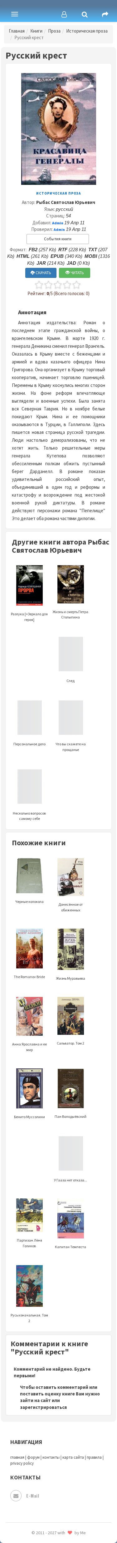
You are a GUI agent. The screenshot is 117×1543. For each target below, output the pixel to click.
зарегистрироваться (43, 1407)
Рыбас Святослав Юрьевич (65, 202)
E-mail (32, 1495)
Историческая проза (87, 31)
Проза (54, 31)
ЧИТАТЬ (77, 272)
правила (94, 1457)
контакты (51, 1457)
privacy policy (22, 1463)
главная (17, 1457)
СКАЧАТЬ (43, 272)
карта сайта (73, 1457)
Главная (17, 31)
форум (33, 1457)
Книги (36, 31)
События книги (57, 239)
